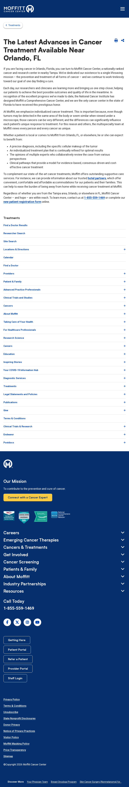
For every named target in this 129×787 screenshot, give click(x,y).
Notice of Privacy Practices (19, 731)
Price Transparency (14, 750)
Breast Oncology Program (64, 782)
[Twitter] (17, 622)
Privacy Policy (11, 699)
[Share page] (123, 41)
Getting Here (16, 640)
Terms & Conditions (14, 705)
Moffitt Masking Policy (16, 743)
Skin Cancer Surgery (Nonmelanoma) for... (100, 782)
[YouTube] (37, 622)
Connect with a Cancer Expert (28, 497)
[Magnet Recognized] (40, 518)
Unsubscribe (10, 712)
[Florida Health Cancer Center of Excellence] (24, 518)
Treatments (14, 25)
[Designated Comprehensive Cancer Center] (8, 518)
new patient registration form (22, 201)
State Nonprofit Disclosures (19, 718)
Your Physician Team (37, 782)
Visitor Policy (11, 737)
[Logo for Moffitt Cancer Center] (64, 464)
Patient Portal (17, 649)
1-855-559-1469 (94, 197)
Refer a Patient (18, 659)
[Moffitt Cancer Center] (18, 9)
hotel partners (97, 178)
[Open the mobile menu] (122, 9)
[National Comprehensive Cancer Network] (60, 518)
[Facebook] (7, 622)
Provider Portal (18, 668)
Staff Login (15, 678)
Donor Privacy (11, 724)
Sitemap (8, 756)
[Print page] (116, 41)
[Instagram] (27, 622)
